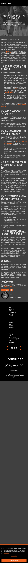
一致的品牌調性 (8, 92)
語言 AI (11, 307)
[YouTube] (21, 365)
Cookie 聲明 (6, 553)
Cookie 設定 (14, 556)
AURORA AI (12, 315)
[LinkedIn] (14, 365)
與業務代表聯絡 (8, 286)
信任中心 (11, 324)
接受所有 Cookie (14, 560)
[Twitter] (17, 365)
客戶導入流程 (12, 337)
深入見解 (11, 325)
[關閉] (26, 546)
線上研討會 (11, 327)
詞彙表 (17, 88)
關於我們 (11, 322)
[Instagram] (10, 365)
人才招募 (11, 334)
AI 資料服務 (12, 309)
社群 (10, 335)
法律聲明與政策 (14, 370)
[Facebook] (6, 365)
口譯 (10, 311)
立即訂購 (14, 348)
